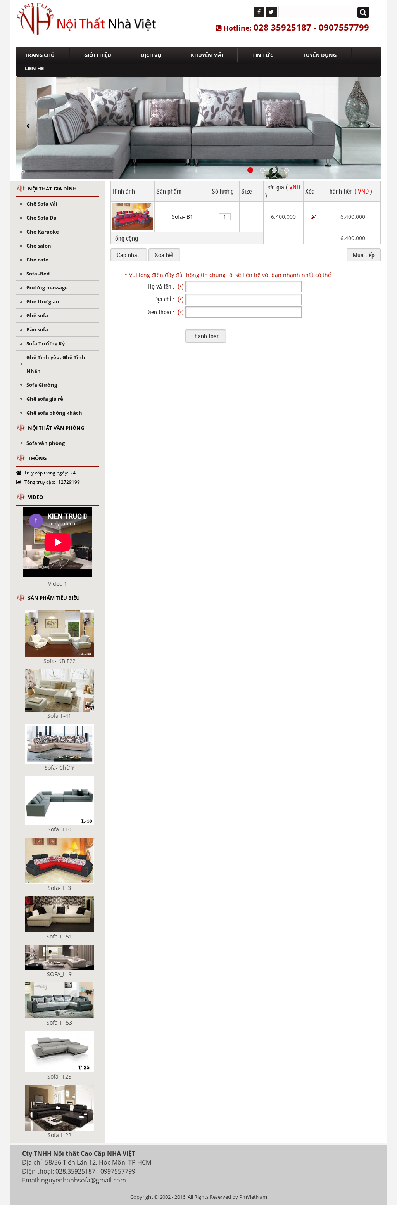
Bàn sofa (37, 329)
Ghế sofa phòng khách (54, 412)
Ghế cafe (37, 259)
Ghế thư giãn (42, 301)
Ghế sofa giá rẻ (44, 398)
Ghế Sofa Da (41, 217)
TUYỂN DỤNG (320, 55)
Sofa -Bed (38, 273)
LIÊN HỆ (34, 68)
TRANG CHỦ (40, 55)
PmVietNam (253, 1196)
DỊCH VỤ (151, 55)
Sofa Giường (41, 384)
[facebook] (259, 12)
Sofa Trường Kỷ (45, 343)
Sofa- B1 (182, 216)
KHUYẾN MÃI (207, 55)
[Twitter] (271, 12)
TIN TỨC (262, 55)
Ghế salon (38, 245)
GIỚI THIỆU (97, 55)
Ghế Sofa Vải (41, 203)
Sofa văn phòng (45, 443)
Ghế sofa (37, 315)
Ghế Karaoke (42, 231)
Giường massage (47, 287)
